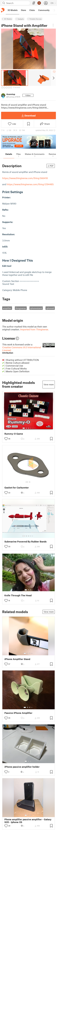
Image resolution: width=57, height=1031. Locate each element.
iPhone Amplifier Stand (17, 659)
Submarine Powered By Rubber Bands (25, 541)
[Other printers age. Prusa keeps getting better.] (28, 142)
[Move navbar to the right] (54, 10)
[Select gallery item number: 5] (32, 428)
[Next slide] (53, 78)
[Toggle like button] (6, 438)
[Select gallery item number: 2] (26, 428)
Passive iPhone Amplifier (18, 713)
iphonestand (36, 308)
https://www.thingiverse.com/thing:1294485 (30, 184)
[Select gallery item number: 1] (24, 428)
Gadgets (21, 19)
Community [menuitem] (44, 10)
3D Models (8, 19)
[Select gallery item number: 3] (28, 428)
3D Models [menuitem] (12, 10)
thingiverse (20, 308)
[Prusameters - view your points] (39, 3)
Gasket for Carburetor (16, 487)
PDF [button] (52, 166)
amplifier (7, 308)
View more (49, 384)
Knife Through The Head (18, 595)
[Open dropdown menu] (53, 25)
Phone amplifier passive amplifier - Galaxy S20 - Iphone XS (27, 820)
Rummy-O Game (13, 433)
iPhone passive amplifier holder (22, 766)
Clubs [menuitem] (32, 10)
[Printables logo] (2, 10)
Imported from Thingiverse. (34, 329)
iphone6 (50, 308)
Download (30, 115)
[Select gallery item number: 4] (30, 428)
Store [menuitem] (23, 10)
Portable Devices (35, 19)
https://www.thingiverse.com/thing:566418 (25, 178)
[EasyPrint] (34, 3)
